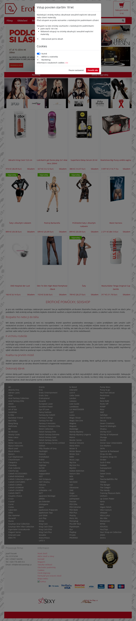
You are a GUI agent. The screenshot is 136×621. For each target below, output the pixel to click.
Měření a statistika (49, 56)
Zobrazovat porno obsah (52, 39)
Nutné (44, 53)
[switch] (39, 39)
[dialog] (68, 310)
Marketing (45, 59)
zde (66, 62)
